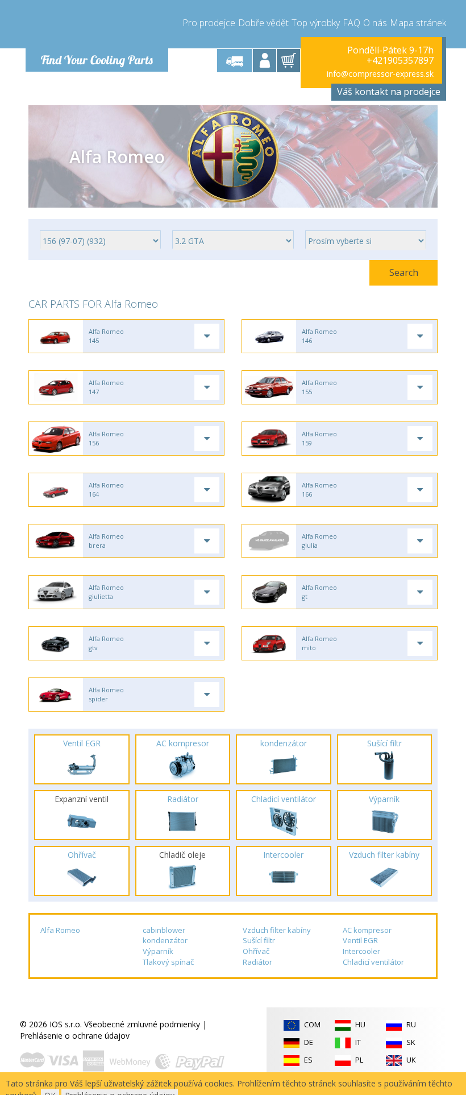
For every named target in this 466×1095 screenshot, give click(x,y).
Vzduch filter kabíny (277, 930)
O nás (375, 22)
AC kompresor (367, 930)
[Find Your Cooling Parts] (96, 26)
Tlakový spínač (168, 962)
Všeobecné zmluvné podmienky (142, 1024)
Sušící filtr (259, 940)
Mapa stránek (418, 22)
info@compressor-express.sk (380, 73)
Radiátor (257, 962)
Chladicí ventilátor (373, 962)
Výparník (158, 951)
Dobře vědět (263, 22)
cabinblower (164, 930)
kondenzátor (165, 940)
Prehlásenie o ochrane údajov (75, 1035)
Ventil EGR (360, 940)
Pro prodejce (208, 22)
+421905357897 (400, 60)
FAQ (351, 22)
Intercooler (361, 951)
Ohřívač (256, 951)
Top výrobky (316, 22)
